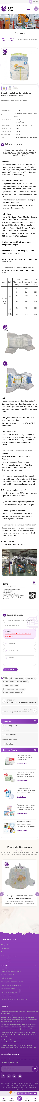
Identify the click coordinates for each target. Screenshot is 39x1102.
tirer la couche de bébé (8, 989)
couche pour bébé (11, 40)
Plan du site (19, 1088)
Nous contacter (6, 959)
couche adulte (8, 744)
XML (26, 1088)
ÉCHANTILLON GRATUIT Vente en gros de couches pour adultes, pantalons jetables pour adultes (26, 807)
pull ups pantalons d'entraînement (12, 982)
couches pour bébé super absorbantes (15, 682)
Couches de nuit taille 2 (10, 685)
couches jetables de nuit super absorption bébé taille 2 (18, 635)
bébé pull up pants (9, 725)
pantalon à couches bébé (9, 992)
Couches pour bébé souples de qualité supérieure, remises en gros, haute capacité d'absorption (19, 1041)
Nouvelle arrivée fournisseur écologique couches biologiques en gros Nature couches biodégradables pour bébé (26, 774)
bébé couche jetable (16, 678)
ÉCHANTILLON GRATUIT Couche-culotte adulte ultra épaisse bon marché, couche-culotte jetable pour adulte (26, 791)
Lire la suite (21, 764)
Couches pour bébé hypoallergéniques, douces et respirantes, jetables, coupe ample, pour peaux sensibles (18, 1046)
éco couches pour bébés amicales (14, 689)
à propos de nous (6, 945)
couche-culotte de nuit (8, 996)
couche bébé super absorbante (11, 985)
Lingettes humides (9, 735)
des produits (5, 948)
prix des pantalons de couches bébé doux (14, 999)
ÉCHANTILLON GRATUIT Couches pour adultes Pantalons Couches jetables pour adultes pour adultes (26, 824)
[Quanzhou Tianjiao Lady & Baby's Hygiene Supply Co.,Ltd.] (7, 8)
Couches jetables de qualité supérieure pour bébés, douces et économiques (19, 1013)
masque (5, 730)
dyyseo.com (7, 1088)
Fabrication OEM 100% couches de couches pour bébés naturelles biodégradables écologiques (26, 757)
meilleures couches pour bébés (10, 971)
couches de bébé (6, 978)
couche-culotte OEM (7, 975)
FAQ (2, 952)
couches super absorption (19, 153)
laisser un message (19, 1098)
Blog (2, 955)
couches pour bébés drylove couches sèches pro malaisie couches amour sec (19, 897)
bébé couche (31, 678)
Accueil (3, 41)
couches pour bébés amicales (12, 693)
